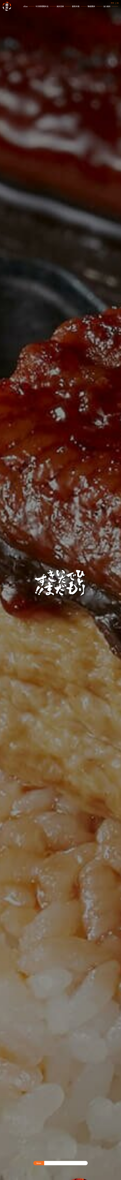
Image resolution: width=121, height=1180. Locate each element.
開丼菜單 (60, 6)
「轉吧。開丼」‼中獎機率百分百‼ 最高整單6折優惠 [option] (65, 1164)
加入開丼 (106, 6)
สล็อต (25, 6)
